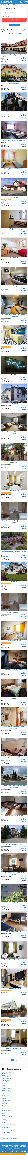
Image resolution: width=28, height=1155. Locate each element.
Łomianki (3, 143)
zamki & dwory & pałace (7, 1116)
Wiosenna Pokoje (14, 1017)
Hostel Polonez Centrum (14, 345)
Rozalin (2, 58)
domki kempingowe (6, 1078)
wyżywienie (4, 1082)
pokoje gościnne (6, 1100)
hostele (3, 1083)
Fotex (14, 698)
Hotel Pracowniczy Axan (14, 612)
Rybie (2, 1051)
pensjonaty (4, 1098)
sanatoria (4, 1105)
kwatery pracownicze (7, 1088)
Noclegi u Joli (14, 903)
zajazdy (3, 1115)
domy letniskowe (6, 1077)
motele (3, 1093)
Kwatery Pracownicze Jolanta (14, 112)
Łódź (2, 232)
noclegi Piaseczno (6, 1134)
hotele (3, 1085)
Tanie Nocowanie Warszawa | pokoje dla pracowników (14, 786)
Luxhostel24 (14, 257)
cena (15, 33)
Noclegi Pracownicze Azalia (14, 844)
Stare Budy (3, 586)
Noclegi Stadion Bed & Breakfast (14, 960)
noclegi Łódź (5, 1122)
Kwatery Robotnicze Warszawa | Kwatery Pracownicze (14, 315)
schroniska (4, 1106)
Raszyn (2, 86)
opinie (25, 33)
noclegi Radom (5, 1125)
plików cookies (15, 1154)
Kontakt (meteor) (14, 1145)
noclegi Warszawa (6, 1120)
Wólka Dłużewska (5, 556)
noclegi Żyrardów (6, 1127)
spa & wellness (5, 1095)
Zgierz (2, 819)
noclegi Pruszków (6, 1132)
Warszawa (3, 172)
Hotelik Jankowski (14, 83)
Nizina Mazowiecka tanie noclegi (10, 1138)
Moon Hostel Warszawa (14, 375)
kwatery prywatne (6, 1090)
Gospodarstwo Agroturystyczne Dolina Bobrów (14, 552)
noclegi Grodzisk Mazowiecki (9, 1124)
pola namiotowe (5, 1101)
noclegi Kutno (5, 1135)
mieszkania (4, 1092)
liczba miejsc (19, 33)
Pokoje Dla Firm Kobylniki (14, 931)
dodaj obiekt (16, 1148)
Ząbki (2, 115)
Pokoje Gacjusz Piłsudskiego (14, 229)
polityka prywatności (11, 1146)
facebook (5, 1145)
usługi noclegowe (6, 1111)
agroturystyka (5, 1073)
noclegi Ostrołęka (6, 1129)
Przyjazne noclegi (14, 490)
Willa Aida (14, 581)
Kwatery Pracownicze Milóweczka (14, 757)
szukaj (15, 19)
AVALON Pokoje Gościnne (14, 1048)
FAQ (3, 1146)
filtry (15, 25)
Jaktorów (3, 906)
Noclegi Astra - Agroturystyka (14, 55)
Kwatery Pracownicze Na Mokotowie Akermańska (14, 727)
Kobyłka (2, 526)
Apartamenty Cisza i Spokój (14, 988)
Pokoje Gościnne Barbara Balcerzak (14, 140)
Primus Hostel (14, 403)
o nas (20, 1146)
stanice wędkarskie (6, 1110)
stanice (3, 1108)
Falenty (2, 673)
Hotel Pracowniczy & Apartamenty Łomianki (14, 873)
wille (3, 1113)
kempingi (4, 1087)
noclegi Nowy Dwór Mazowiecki (9, 1130)
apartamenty (5, 1075)
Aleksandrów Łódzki (5, 760)
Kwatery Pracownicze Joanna (14, 816)
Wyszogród (3, 935)
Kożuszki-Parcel (4, 289)
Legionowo (3, 465)
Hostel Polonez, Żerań (14, 640)
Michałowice (4, 615)
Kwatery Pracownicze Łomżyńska (14, 169)
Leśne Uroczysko (14, 286)
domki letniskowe (6, 1080)
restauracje (4, 1103)
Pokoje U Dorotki (14, 462)
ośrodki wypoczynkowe (7, 1097)
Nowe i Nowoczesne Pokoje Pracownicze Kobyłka (14, 522)
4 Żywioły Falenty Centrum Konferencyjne (14, 670)
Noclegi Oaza (14, 197)
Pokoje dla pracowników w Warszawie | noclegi (14, 432)
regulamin (23, 1145)
